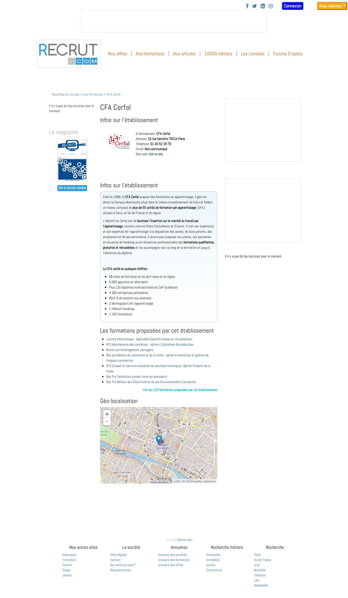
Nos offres (117, 53)
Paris (257, 554)
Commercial (214, 570)
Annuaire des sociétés (172, 554)
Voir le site (156, 154)
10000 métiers (218, 53)
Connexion (292, 6)
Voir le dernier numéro (72, 188)
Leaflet (177, 481)
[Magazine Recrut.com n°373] (72, 180)
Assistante (213, 554)
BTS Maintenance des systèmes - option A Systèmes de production (149, 344)
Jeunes (67, 575)
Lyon (257, 565)
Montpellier (261, 585)
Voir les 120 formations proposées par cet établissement (180, 389)
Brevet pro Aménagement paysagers (129, 349)
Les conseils (252, 53)
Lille (256, 580)
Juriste (210, 565)
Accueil (74, 94)
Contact (115, 559)
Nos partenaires (120, 570)
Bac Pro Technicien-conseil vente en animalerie (136, 376)
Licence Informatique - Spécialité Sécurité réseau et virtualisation (149, 339)
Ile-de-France (262, 559)
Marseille (260, 570)
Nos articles (184, 53)
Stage (66, 570)
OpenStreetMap (194, 481)
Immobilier (213, 559)
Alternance (69, 554)
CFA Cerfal (114, 94)
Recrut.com (184, 539)
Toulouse (259, 575)
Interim (67, 565)
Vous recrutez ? (332, 6)
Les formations (93, 94)
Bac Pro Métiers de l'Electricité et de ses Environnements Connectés (151, 382)
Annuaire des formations (174, 559)
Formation (69, 559)
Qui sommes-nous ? (123, 565)
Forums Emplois (288, 53)
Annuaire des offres (170, 565)
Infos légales (118, 554)
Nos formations (150, 53)
